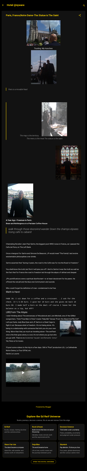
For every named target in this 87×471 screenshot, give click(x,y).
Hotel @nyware (15, 5)
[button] (80, 15)
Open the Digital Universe (43, 462)
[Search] (84, 6)
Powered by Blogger (43, 407)
